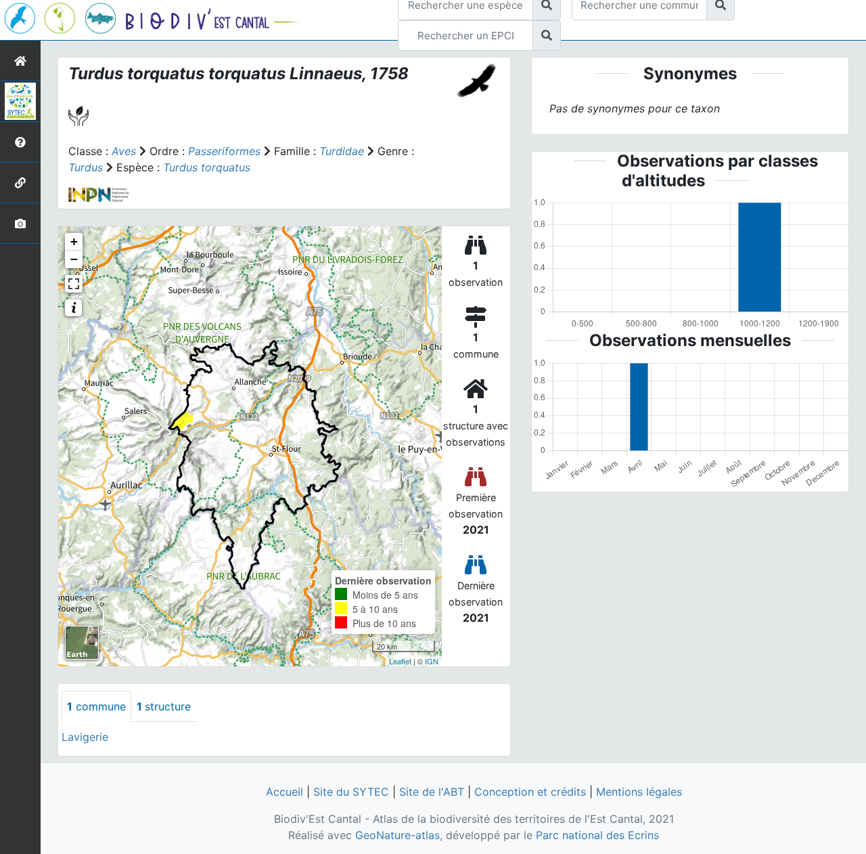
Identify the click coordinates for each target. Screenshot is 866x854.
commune (96, 706)
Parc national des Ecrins (597, 835)
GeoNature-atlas (397, 835)
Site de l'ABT (431, 791)
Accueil (284, 791)
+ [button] (74, 241)
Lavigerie (85, 737)
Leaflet (400, 661)
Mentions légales (639, 791)
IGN (431, 661)
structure (164, 706)
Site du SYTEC (351, 791)
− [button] (74, 259)
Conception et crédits (530, 791)
